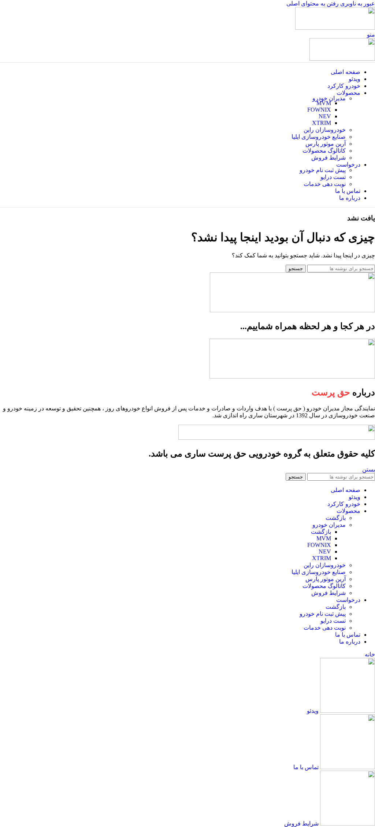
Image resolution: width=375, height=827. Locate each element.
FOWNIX (319, 110)
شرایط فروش (328, 157)
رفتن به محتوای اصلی (312, 3)
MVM (323, 103)
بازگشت (336, 518)
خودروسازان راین (325, 130)
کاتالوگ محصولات (324, 151)
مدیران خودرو (329, 98)
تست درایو (333, 177)
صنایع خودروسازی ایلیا (319, 137)
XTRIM (321, 123)
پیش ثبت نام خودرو (323, 170)
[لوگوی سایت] (335, 28)
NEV (325, 116)
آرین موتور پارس (325, 144)
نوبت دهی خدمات (325, 184)
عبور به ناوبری (357, 3)
